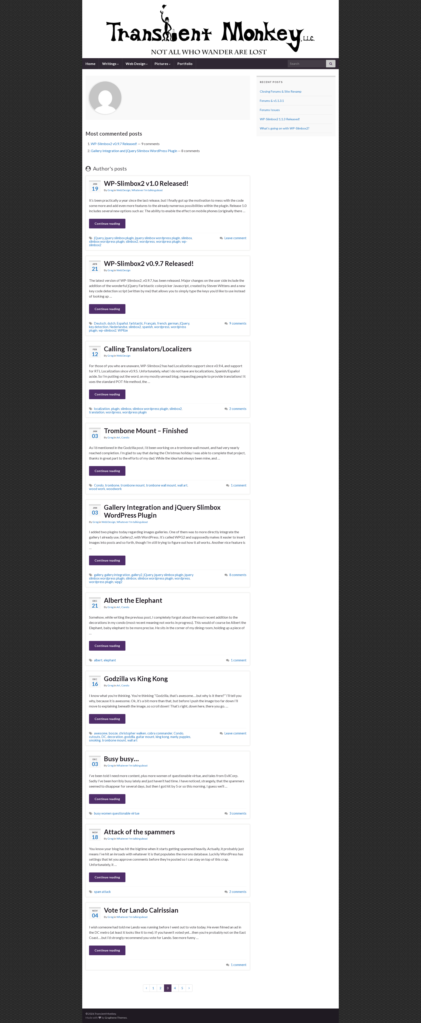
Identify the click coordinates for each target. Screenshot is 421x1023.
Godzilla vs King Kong (136, 678)
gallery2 (136, 575)
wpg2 (118, 582)
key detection (98, 327)
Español (122, 323)
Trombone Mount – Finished (146, 430)
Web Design (136, 63)
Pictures (162, 63)
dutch (111, 323)
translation (96, 412)
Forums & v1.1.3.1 (272, 100)
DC (104, 737)
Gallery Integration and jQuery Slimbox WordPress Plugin (134, 151)
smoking (95, 740)
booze (113, 733)
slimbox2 (132, 241)
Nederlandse (118, 327)
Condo (125, 437)
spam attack (102, 892)
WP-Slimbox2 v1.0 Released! (146, 183)
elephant (110, 660)
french (162, 323)
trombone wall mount (161, 485)
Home (90, 63)
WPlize (123, 330)
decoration (115, 737)
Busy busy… (121, 759)
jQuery (98, 238)
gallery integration (117, 575)
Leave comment (235, 238)
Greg (110, 190)
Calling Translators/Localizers (148, 349)
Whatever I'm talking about (147, 190)
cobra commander (159, 733)
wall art (182, 485)
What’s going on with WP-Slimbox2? (284, 128)
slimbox (186, 238)
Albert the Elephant (133, 600)
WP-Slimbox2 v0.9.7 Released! (114, 144)
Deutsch (100, 323)
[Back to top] (411, 1013)
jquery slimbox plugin (119, 238)
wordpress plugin (168, 241)
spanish (147, 327)
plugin (115, 409)
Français (150, 323)
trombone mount (133, 485)
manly (174, 737)
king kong (162, 737)
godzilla (129, 737)
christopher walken (132, 733)
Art (118, 437)
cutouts (94, 737)
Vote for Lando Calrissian (141, 910)
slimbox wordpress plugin (107, 241)
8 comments (237, 575)
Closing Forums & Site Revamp (280, 91)
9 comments (237, 323)
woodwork (114, 489)
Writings (109, 63)
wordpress (147, 241)
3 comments (237, 813)
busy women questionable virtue (116, 813)
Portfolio (185, 63)
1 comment (238, 485)
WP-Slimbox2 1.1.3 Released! (280, 119)
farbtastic (136, 323)
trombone (112, 485)
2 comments (237, 409)
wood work (97, 489)
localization (102, 409)
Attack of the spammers (139, 832)
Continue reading (107, 223)
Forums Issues (270, 110)
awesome (100, 733)
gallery (98, 575)
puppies (184, 737)
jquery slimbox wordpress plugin (157, 238)
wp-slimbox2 (107, 330)
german (173, 323)
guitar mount (145, 737)
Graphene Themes (116, 1017)
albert (98, 660)
